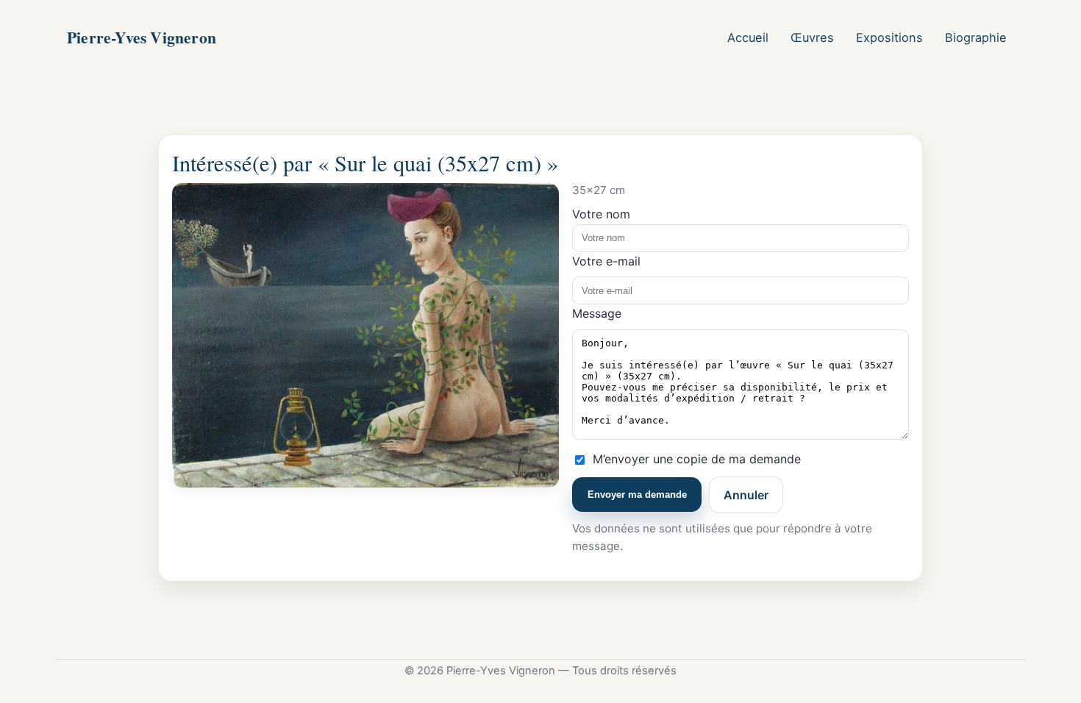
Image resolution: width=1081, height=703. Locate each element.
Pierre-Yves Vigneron (141, 37)
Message (596, 313)
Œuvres (812, 37)
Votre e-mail (606, 261)
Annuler (746, 495)
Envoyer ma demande (637, 494)
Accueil (747, 37)
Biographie (976, 37)
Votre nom (601, 214)
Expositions (889, 37)
